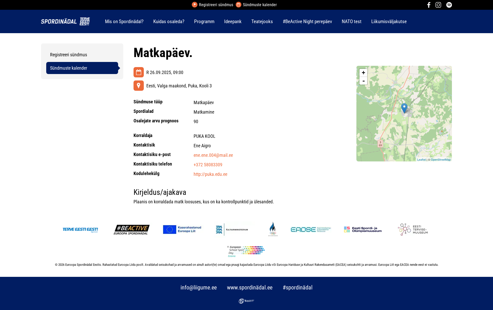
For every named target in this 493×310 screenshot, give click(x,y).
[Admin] (1, 3)
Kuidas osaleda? (168, 21)
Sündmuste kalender (260, 5)
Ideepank (233, 21)
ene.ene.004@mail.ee (213, 155)
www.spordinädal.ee (249, 287)
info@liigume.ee (199, 287)
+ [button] (363, 72)
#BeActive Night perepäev (307, 21)
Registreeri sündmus (216, 5)
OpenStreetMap (441, 159)
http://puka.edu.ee (210, 174)
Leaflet (421, 159)
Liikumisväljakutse (389, 21)
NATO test (352, 21)
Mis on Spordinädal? (124, 21)
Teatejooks (262, 21)
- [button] (363, 80)
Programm (204, 21)
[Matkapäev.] (404, 108)
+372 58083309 (208, 164)
